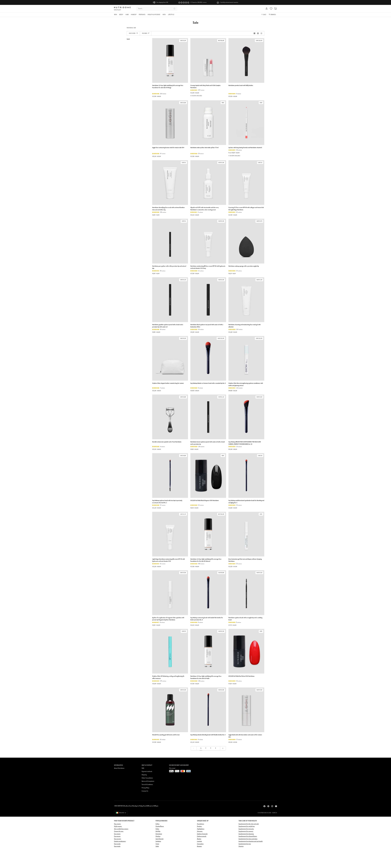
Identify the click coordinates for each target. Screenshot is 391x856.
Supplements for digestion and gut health (251, 841)
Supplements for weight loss (247, 826)
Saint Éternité (159, 839)
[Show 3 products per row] (258, 33)
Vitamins (241, 846)
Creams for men (118, 831)
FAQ (143, 768)
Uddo (157, 846)
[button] (116, 14)
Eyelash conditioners (120, 841)
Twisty (157, 844)
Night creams (118, 826)
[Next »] (223, 748)
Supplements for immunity (246, 829)
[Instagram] (272, 806)
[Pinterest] (268, 806)
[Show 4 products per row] (262, 33)
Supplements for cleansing (246, 834)
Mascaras (199, 831)
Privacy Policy (145, 788)
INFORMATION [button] (118, 765)
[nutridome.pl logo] (122, 8)
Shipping (144, 775)
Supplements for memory (246, 831)
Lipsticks (199, 841)
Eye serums (117, 836)
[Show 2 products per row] (254, 33)
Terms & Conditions (147, 784)
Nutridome (130, 27)
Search (274, 812)
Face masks (117, 846)
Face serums (117, 839)
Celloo (157, 824)
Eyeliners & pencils (202, 834)
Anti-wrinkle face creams (121, 829)
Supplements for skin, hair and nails (249, 824)
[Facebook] (264, 806)
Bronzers (199, 846)
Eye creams (117, 834)
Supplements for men (245, 844)
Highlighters (200, 829)
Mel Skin (158, 831)
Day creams (117, 824)
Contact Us (145, 791)
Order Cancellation (147, 778)
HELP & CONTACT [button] (147, 765)
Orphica (158, 836)
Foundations (200, 824)
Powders (199, 826)
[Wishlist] (271, 8)
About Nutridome (119, 768)
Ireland (121, 812)
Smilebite (158, 841)
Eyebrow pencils (201, 836)
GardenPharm (160, 826)
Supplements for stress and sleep (248, 839)
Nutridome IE (263, 812)
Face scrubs (117, 844)
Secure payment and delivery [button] (179, 765)
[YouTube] (276, 806)
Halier (157, 829)
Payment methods (147, 771)
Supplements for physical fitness (248, 836)
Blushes (199, 839)
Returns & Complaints (148, 781)
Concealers (200, 844)
